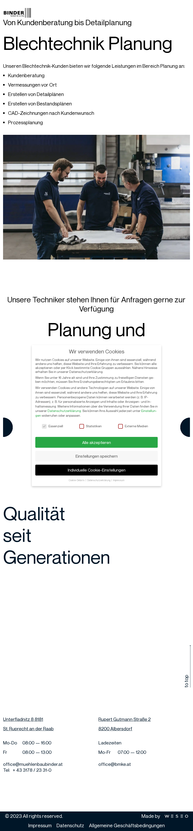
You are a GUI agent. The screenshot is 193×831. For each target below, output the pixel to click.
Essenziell (55, 426)
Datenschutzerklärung (64, 411)
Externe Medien (136, 426)
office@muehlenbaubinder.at (33, 764)
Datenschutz (70, 825)
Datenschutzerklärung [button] (99, 480)
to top (186, 681)
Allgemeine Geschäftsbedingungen (127, 825)
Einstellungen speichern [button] (97, 456)
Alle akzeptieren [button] (96, 442)
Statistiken (94, 426)
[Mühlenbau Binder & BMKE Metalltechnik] (17, 11)
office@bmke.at (114, 764)
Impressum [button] (118, 480)
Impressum (40, 825)
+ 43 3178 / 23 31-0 (32, 770)
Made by (151, 816)
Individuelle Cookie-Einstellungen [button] (96, 469)
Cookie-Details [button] (77, 480)
